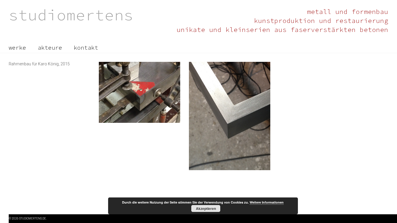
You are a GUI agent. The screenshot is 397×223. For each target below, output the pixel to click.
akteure (50, 48)
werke (17, 48)
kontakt (86, 48)
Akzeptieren (206, 208)
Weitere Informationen (267, 202)
